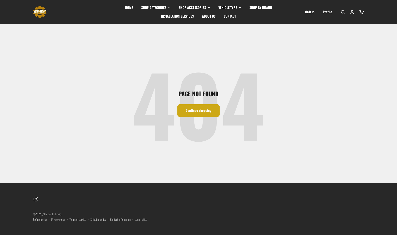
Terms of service (77, 219)
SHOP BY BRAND (260, 7)
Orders (309, 11)
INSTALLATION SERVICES (177, 16)
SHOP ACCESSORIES (192, 7)
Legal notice (141, 219)
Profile (327, 11)
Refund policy (40, 219)
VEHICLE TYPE (227, 7)
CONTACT (230, 16)
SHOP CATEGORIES (153, 7)
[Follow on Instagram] (36, 199)
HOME (129, 7)
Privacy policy (58, 219)
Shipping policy (98, 219)
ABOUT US (208, 16)
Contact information (120, 219)
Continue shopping (199, 110)
